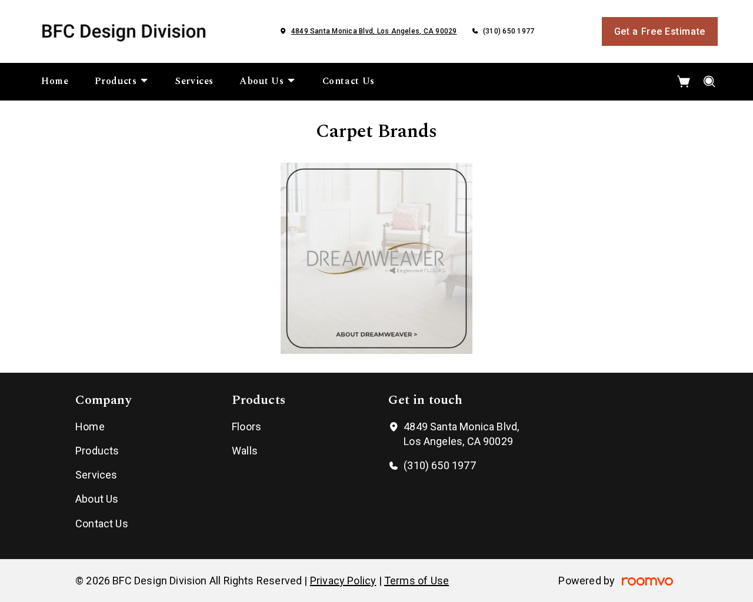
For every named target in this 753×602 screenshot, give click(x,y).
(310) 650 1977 (508, 31)
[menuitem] (55, 82)
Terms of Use (416, 580)
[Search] (710, 81)
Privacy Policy (343, 580)
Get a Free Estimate (659, 31)
